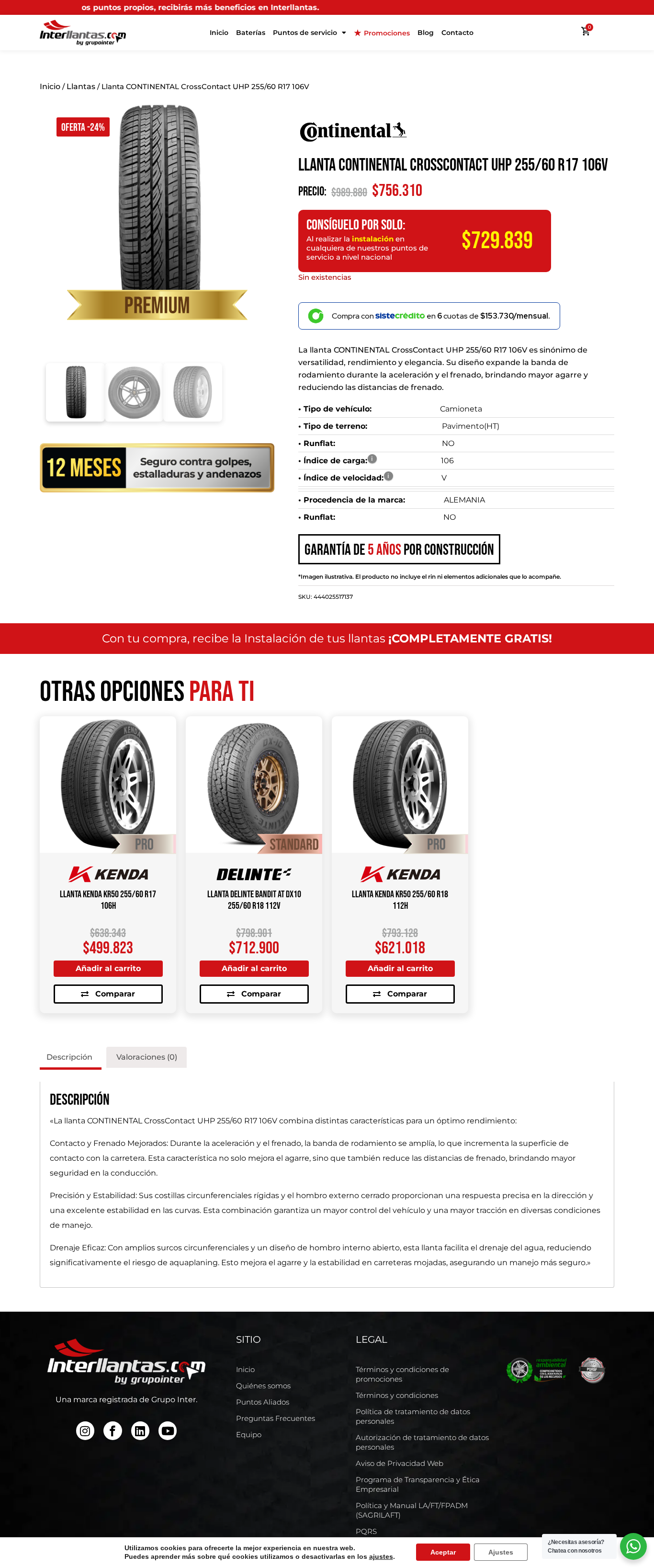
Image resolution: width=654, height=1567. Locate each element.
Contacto (457, 32)
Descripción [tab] (69, 1057)
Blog (425, 32)
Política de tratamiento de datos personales (413, 1416)
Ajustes (500, 1552)
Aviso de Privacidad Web (399, 1463)
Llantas (81, 86)
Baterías (250, 32)
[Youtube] (167, 1430)
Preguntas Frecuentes (275, 1418)
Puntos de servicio (305, 32)
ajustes (381, 1556)
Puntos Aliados (262, 1402)
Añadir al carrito (108, 968)
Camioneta (461, 408)
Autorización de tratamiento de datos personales (422, 1442)
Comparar (115, 993)
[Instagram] (85, 1430)
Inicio (219, 32)
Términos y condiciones (397, 1395)
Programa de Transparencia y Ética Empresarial (418, 1484)
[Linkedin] (140, 1430)
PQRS (366, 1531)
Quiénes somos (263, 1385)
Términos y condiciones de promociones (402, 1374)
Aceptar (443, 1552)
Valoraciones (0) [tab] (146, 1057)
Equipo (248, 1434)
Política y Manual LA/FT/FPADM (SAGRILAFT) (412, 1510)
